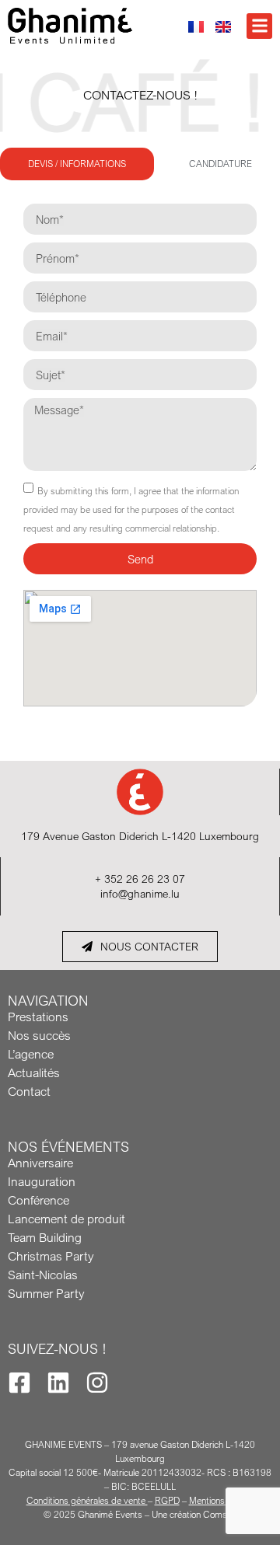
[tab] (77, 164)
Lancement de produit (66, 1218)
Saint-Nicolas (43, 1274)
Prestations (38, 1016)
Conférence (38, 1200)
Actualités (34, 1072)
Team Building (45, 1237)
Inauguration (41, 1181)
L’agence (31, 1054)
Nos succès (39, 1035)
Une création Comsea (194, 1514)
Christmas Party (50, 1256)
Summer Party (46, 1293)
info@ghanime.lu (140, 893)
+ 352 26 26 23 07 (140, 878)
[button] (259, 26)
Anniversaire (40, 1162)
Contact (29, 1091)
